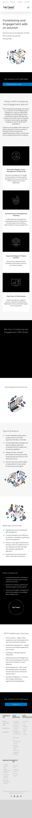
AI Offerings (15, 736)
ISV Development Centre (16, 741)
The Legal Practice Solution (6, 776)
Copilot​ (25, 734)
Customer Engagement (16, 722)
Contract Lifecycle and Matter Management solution (6, 768)
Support (15, 775)
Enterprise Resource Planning (16, 726)
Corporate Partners (16, 770)
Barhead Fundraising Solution (6, 781)
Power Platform (25, 725)
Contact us (6, 728)
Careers (15, 773)
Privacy (21, 793)
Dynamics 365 (25, 722)
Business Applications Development (16, 732)
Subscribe (6, 732)
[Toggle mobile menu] (28, 7)
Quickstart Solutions (16, 753)
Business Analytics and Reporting (16, 748)
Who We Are (15, 766)
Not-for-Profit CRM (25, 730)
